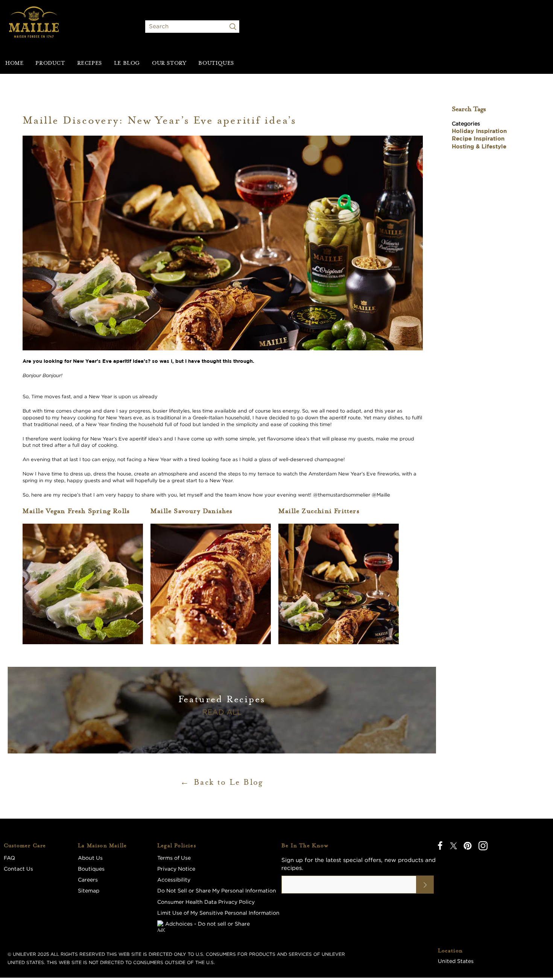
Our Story (169, 63)
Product (50, 63)
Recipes (89, 63)
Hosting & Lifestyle (479, 146)
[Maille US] (34, 26)
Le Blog (127, 63)
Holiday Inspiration (479, 131)
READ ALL (222, 712)
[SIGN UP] (425, 885)
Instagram (483, 845)
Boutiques (216, 63)
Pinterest (467, 845)
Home (14, 63)
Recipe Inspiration (478, 138)
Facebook (440, 845)
